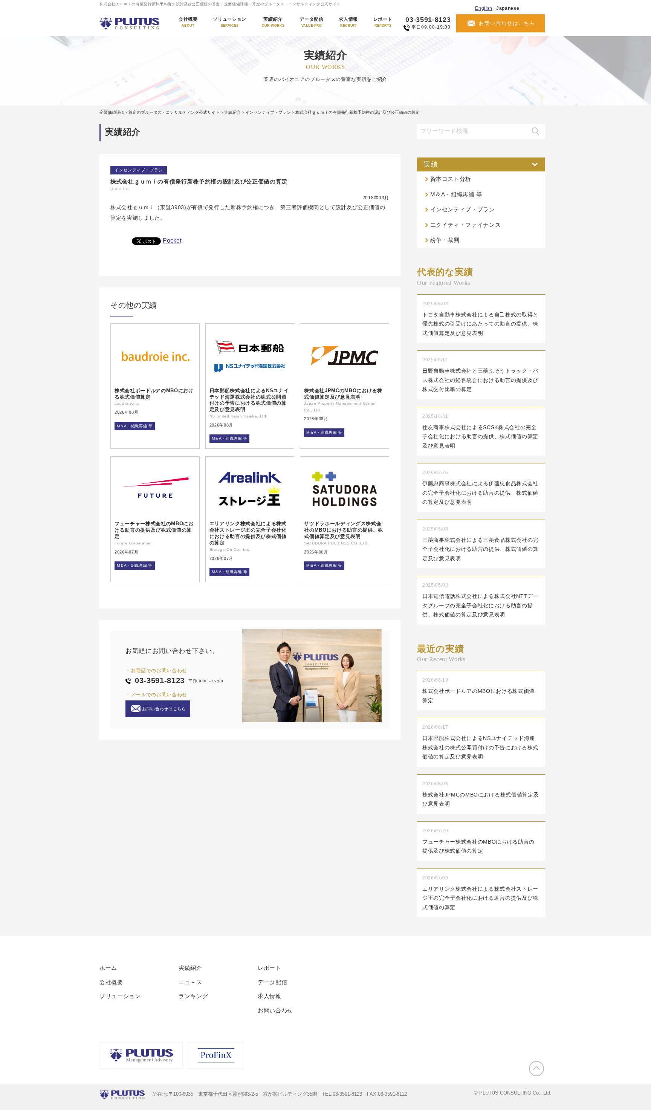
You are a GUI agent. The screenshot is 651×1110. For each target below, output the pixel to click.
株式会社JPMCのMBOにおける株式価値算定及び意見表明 (343, 394)
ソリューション (229, 22)
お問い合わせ (275, 1010)
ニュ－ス (190, 982)
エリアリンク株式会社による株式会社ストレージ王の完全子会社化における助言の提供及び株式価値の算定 (248, 533)
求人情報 (348, 22)
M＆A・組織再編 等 (135, 426)
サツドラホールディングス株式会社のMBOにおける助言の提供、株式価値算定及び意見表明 (343, 530)
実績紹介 (273, 22)
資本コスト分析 (451, 179)
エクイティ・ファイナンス (465, 225)
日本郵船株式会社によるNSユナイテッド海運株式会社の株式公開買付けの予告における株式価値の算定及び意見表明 (249, 400)
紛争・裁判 (445, 240)
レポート (383, 22)
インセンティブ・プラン (139, 170)
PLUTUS (130, 23)
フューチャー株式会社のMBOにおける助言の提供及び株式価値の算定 (154, 530)
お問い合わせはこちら (507, 23)
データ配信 (311, 22)
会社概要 (188, 22)
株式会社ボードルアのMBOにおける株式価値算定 (154, 394)
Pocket (172, 240)
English (483, 8)
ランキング (193, 996)
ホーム (108, 968)
